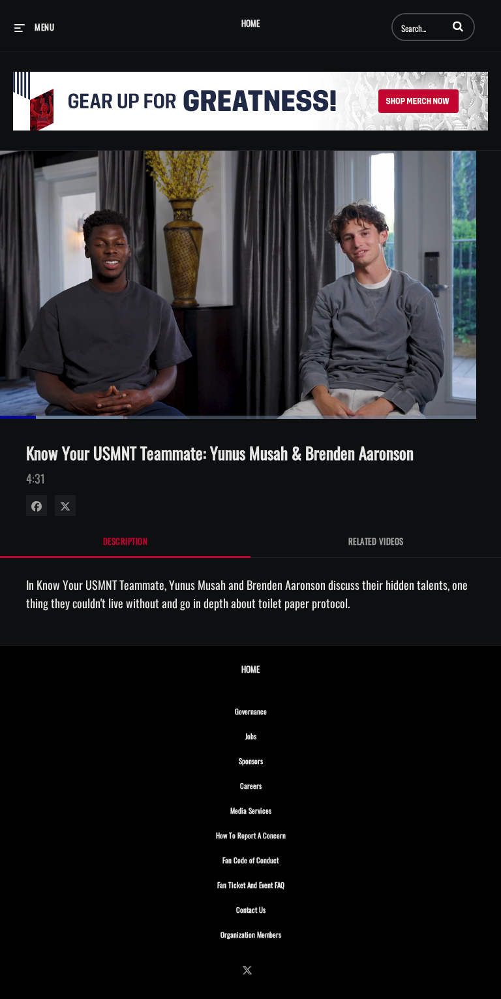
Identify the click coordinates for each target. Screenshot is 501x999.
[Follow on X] (250, 970)
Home (250, 23)
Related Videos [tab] (376, 540)
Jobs (279, 735)
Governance (279, 710)
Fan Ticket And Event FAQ (279, 884)
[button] (458, 26)
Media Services (279, 810)
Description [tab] (125, 540)
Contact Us (279, 909)
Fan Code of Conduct (278, 859)
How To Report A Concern (279, 834)
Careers (279, 785)
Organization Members (279, 934)
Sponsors (279, 760)
